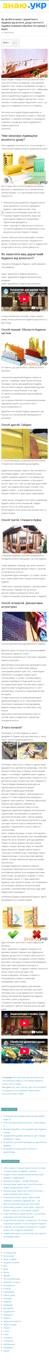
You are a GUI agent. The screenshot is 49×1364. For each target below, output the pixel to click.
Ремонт (6, 1328)
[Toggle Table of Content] (13, 43)
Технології (8, 1337)
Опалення (8, 1314)
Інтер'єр (7, 1288)
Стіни (5, 1334)
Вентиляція (8, 1256)
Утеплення (8, 1341)
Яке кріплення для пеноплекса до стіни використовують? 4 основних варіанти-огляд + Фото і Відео (23, 1080)
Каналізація (8, 1292)
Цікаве (6, 1350)
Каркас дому (9, 1295)
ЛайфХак (7, 1301)
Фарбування (9, 1344)
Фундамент (8, 1347)
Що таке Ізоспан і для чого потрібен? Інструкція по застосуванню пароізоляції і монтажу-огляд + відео (24, 1090)
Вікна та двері (9, 1259)
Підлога (6, 1318)
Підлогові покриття (12, 1321)
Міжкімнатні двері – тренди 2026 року (20, 1181)
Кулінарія (7, 1298)
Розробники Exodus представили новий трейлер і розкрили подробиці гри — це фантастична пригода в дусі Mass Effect (21, 1200)
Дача (5, 1269)
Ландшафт (8, 1305)
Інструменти (9, 1285)
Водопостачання (11, 1262)
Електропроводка (11, 1279)
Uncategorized (9, 1252)
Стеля (6, 1331)
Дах (5, 1265)
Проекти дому (9, 1324)
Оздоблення (8, 32)
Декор (6, 1272)
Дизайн (6, 1275)
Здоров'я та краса (11, 1282)
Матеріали (8, 1308)
